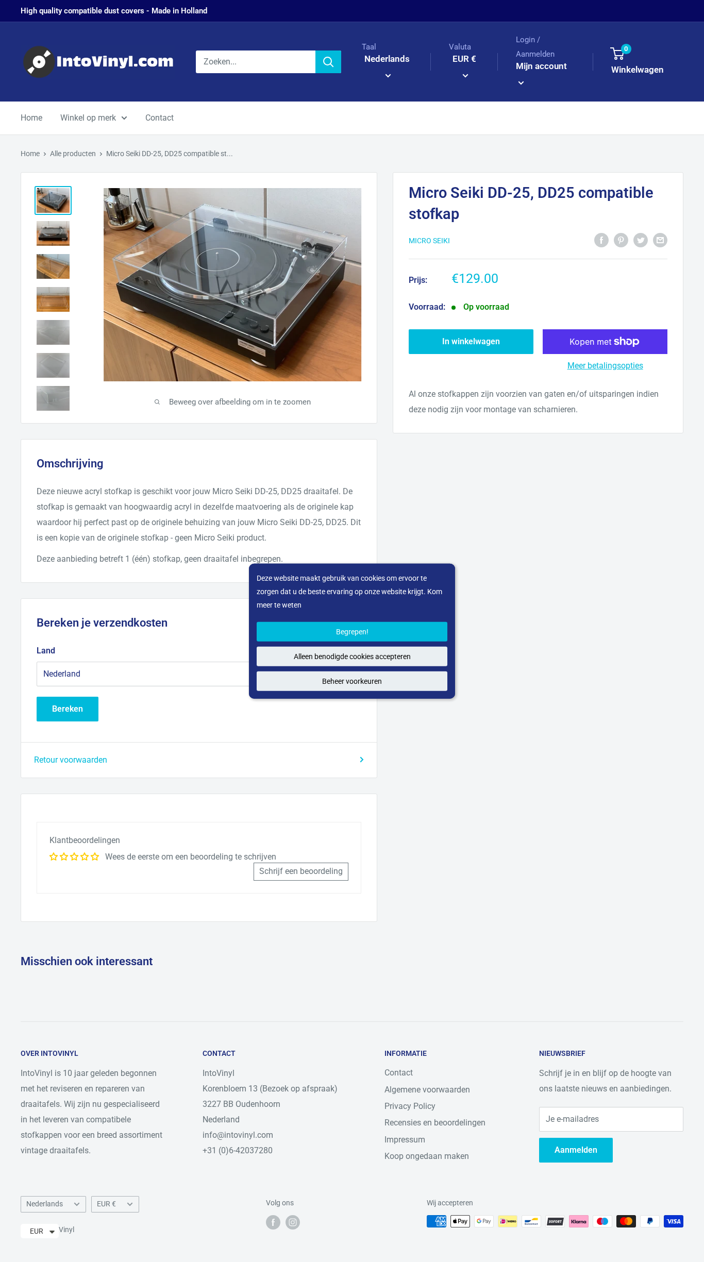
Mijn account (541, 66)
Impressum (404, 1140)
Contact (159, 118)
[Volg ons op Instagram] (293, 1222)
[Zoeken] (328, 62)
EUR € (106, 1204)
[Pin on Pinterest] (621, 239)
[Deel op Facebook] (601, 239)
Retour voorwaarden (70, 760)
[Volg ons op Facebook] (273, 1222)
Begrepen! (352, 632)
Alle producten (73, 153)
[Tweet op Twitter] (640, 239)
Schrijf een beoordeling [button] (301, 871)
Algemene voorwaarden (427, 1090)
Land (46, 650)
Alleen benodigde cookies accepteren (352, 656)
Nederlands (44, 1204)
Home (31, 118)
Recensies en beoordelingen (434, 1123)
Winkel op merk (88, 118)
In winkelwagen (471, 341)
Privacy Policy (409, 1106)
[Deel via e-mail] (660, 239)
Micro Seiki (429, 241)
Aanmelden (576, 1150)
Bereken (67, 709)
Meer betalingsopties (605, 366)
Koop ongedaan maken (426, 1156)
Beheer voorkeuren (352, 681)
